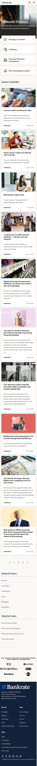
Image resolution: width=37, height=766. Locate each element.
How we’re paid (24, 712)
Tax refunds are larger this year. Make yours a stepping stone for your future (17, 480)
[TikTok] (20, 756)
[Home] (8, 2)
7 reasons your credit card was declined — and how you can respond (16, 237)
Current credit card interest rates (17, 110)
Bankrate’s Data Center (7, 726)
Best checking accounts (19, 71)
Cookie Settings (5, 744)
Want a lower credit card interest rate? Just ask (17, 154)
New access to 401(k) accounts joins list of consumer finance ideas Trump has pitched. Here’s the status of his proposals (18, 533)
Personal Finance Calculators (17, 60)
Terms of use (5, 751)
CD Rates (13, 49)
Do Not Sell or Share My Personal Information (14, 747)
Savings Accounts (17, 39)
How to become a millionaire (10, 628)
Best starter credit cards (14, 195)
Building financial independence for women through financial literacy (18, 437)
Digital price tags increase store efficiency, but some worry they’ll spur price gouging (17, 283)
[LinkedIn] (13, 756)
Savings (4, 580)
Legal (2, 737)
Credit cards (4, 719)
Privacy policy (5, 740)
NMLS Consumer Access (8, 694)
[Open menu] (34, 2)
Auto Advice (5, 586)
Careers (22, 719)
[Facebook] (2, 756)
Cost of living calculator (9, 623)
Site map (22, 715)
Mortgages (5, 602)
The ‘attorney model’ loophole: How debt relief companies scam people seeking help (17, 387)
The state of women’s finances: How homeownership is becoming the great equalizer (18, 333)
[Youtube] (17, 756)
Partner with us (24, 726)
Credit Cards (5, 591)
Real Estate (5, 607)
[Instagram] (10, 756)
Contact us (23, 722)
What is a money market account (12, 634)
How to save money (7, 639)
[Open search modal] (30, 2)
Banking (3, 715)
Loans (3, 596)
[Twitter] (6, 756)
